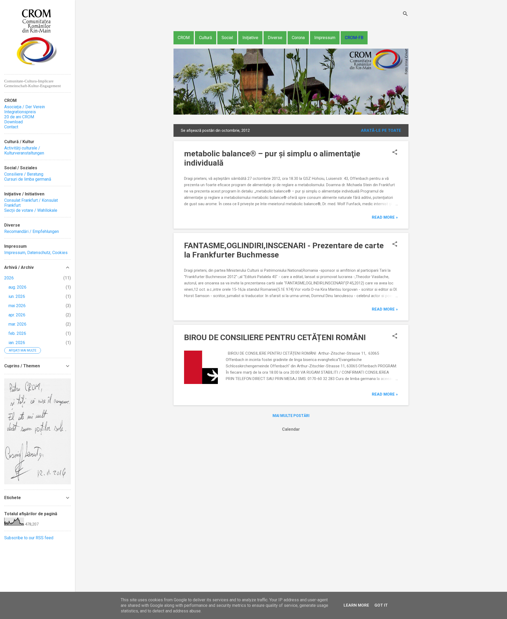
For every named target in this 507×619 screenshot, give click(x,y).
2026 (9, 277)
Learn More (356, 605)
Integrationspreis (20, 111)
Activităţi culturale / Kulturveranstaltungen (24, 151)
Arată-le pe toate (381, 130)
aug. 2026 (17, 287)
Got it (381, 605)
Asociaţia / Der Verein (24, 106)
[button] (395, 152)
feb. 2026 (17, 333)
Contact (11, 126)
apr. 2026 (16, 314)
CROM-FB (354, 37)
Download (13, 121)
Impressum (324, 37)
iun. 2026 (16, 296)
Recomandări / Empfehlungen (31, 231)
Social (227, 37)
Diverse (275, 37)
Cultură (205, 37)
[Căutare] (405, 14)
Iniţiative (250, 37)
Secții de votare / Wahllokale (30, 210)
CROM (184, 37)
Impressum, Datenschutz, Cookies (36, 252)
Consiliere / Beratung (23, 174)
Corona (298, 37)
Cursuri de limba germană (27, 179)
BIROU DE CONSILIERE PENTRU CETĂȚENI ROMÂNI (275, 337)
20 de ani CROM (19, 116)
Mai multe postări (291, 416)
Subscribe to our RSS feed (28, 537)
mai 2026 (17, 305)
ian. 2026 (16, 342)
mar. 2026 (17, 324)
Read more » (385, 217)
